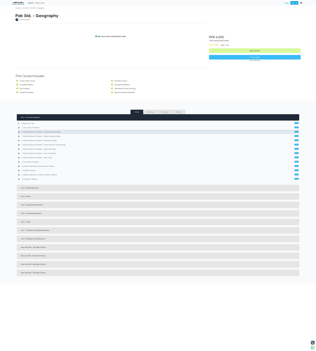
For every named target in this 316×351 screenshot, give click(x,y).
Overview (150, 112)
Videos (136, 112)
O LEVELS (25, 8)
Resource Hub (39, 3)
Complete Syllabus (26, 85)
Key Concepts (25, 88)
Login (286, 3)
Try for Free (255, 57)
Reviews (179, 112)
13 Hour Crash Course (27, 81)
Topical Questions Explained (125, 92)
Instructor (164, 112)
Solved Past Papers (27, 92)
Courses (30, 3)
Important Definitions (122, 85)
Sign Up (294, 3)
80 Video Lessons (121, 81)
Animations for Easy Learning (125, 88)
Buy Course (255, 51)
